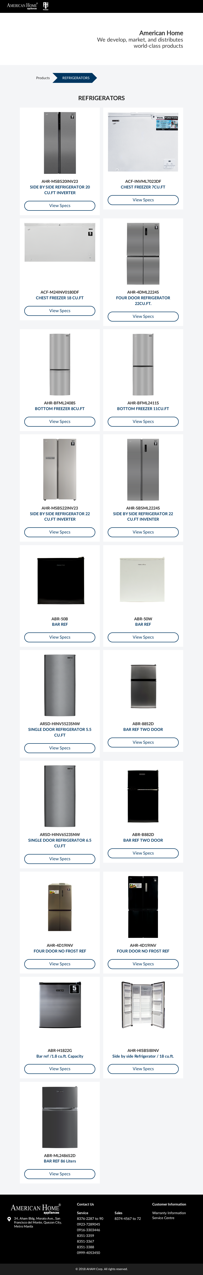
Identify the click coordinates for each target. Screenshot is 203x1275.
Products (43, 78)
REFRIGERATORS (76, 78)
